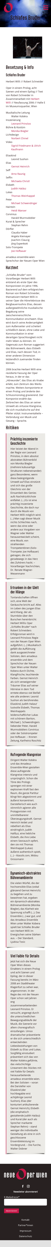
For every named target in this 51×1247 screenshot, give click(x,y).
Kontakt (25, 1219)
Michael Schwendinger (24, 203)
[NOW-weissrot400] (25, 1169)
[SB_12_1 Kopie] (27, 47)
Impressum (25, 1230)
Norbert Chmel (19, 138)
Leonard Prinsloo (21, 123)
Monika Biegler (19, 131)
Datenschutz (25, 1236)
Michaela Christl (20, 181)
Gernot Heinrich (20, 166)
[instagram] (28, 1186)
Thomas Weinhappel (23, 195)
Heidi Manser (19, 210)
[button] (15, 48)
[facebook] (22, 1186)
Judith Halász (18, 188)
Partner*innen (25, 1225)
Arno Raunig (18, 173)
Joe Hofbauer (18, 251)
